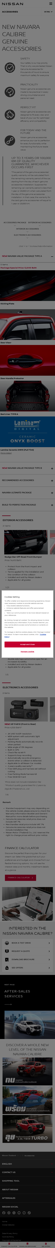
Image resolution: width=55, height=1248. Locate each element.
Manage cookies (27, 652)
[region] (27, 624)
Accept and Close (27, 644)
